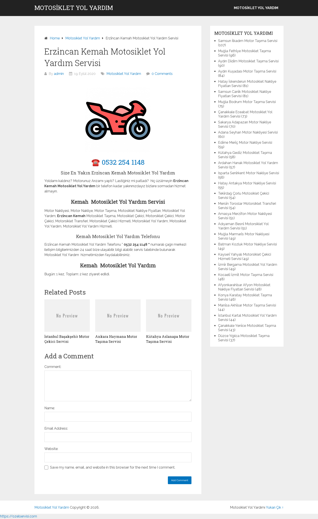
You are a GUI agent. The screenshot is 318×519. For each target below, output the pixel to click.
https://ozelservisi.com (18, 516)
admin (59, 74)
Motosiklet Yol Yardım (73, 8)
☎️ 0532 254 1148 (118, 162)
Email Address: (56, 428)
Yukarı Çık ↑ (275, 507)
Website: (51, 449)
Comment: (52, 367)
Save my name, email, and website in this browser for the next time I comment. (112, 467)
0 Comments (162, 74)
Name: (49, 408)
